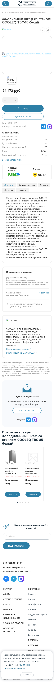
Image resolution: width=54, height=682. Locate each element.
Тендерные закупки (37, 614)
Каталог (7, 589)
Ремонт (7, 604)
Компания (34, 589)
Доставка (33, 645)
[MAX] (49, 126)
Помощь (33, 640)
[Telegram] (14, 578)
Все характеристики (12, 159)
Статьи (31, 599)
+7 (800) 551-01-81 (13, 563)
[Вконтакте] (6, 578)
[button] (17, 503)
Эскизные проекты (13, 623)
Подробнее (43, 292)
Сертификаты (34, 604)
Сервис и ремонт (12, 599)
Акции (6, 594)
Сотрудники (33, 635)
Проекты (32, 609)
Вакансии (32, 624)
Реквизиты (33, 619)
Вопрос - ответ (36, 650)
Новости (32, 594)
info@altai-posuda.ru (16, 567)
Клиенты (32, 630)
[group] (27, 55)
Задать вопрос (27, 410)
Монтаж (7, 609)
